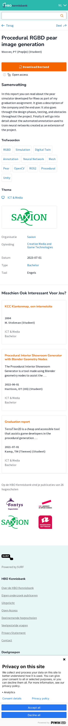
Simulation (23, 149)
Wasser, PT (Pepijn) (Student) (22, 52)
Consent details (11, 698)
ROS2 (32, 168)
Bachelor (33, 265)
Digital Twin (43, 149)
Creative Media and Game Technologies (40, 245)
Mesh (52, 159)
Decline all (34, 715)
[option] (34, 513)
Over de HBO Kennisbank (18, 588)
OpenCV (19, 168)
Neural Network (33, 159)
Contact (7, 640)
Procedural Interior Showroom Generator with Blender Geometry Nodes (33, 357)
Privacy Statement (14, 633)
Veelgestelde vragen (15, 625)
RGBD (7, 149)
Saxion (31, 237)
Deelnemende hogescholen (19, 618)
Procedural (48, 168)
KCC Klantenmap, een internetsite (28, 306)
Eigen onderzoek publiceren (20, 595)
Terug (10, 25)
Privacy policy (40, 698)
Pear (6, 168)
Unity (6, 178)
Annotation (10, 159)
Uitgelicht (8, 603)
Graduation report (17, 422)
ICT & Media (12, 331)
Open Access (10, 610)
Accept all (34, 707)
